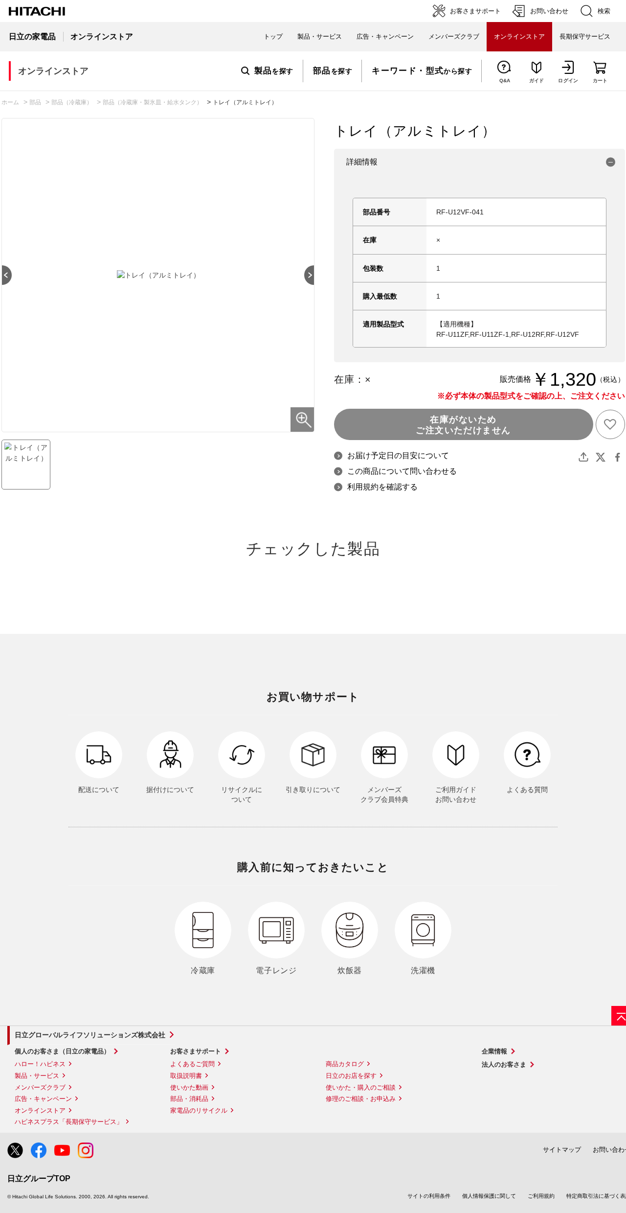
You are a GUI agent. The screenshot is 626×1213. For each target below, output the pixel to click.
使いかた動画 (189, 1087)
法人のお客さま (504, 1064)
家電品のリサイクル (198, 1110)
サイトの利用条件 (428, 1196)
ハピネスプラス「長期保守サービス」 (69, 1121)
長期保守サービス (584, 36)
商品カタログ (345, 1064)
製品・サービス (37, 1075)
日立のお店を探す (351, 1075)
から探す (422, 71)
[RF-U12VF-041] (25, 465)
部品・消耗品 (189, 1098)
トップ (273, 36)
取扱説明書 (186, 1075)
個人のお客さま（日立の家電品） (62, 1051)
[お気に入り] (610, 424)
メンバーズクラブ (453, 36)
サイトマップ (562, 1149)
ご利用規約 (541, 1196)
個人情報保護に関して (489, 1196)
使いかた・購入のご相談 (361, 1087)
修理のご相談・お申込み (361, 1098)
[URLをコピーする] (583, 457)
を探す (273, 71)
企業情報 (494, 1051)
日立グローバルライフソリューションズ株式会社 (90, 1035)
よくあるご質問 (192, 1064)
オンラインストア (40, 1110)
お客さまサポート (195, 1051)
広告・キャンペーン (43, 1098)
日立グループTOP (38, 1178)
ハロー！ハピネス (40, 1064)
